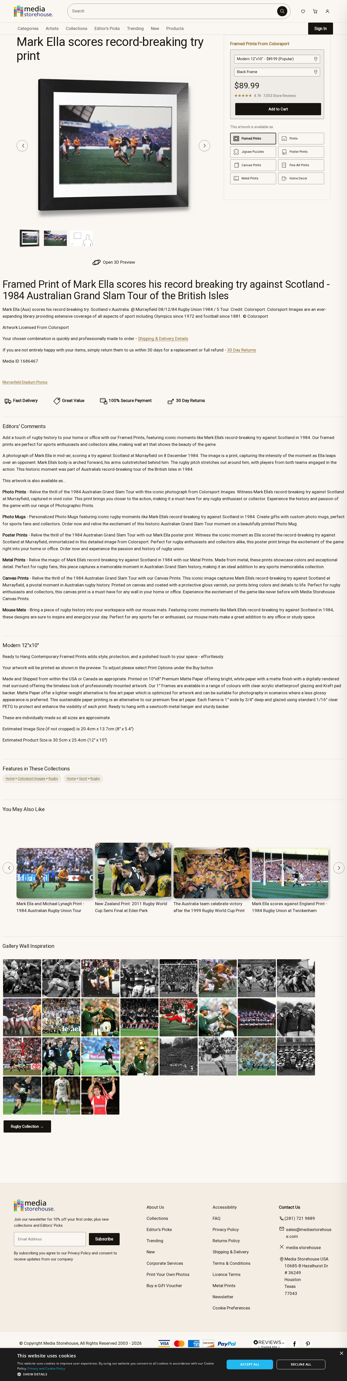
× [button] (341, 1353)
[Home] (37, 11)
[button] (118, 1374)
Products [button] (175, 28)
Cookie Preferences (231, 1307)
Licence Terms (227, 1274)
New (155, 28)
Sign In (320, 28)
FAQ (216, 1218)
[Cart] (315, 11)
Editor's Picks (107, 28)
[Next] (204, 145)
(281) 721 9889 (300, 1218)
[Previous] (22, 145)
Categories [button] (28, 28)
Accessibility (225, 1207)
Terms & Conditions (231, 1263)
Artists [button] (52, 28)
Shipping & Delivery (231, 1251)
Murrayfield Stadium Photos (25, 382)
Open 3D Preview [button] (118, 262)
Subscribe (104, 1239)
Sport (83, 778)
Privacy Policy (226, 1229)
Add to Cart (278, 109)
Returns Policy (226, 1240)
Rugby (53, 778)
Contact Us (289, 1207)
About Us (155, 1207)
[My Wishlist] (303, 11)
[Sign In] (327, 11)
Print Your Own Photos (168, 1274)
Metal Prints (224, 1285)
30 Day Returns (241, 349)
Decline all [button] (301, 1364)
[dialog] (173, 1364)
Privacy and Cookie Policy (46, 1368)
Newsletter (223, 1296)
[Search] (282, 11)
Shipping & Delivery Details (163, 338)
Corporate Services (165, 1263)
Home (10, 778)
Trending (135, 28)
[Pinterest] (308, 1346)
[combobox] (173, 11)
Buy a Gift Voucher (164, 1285)
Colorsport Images (31, 778)
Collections (76, 28)
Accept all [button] (249, 1364)
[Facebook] (295, 1346)
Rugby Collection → (27, 1126)
